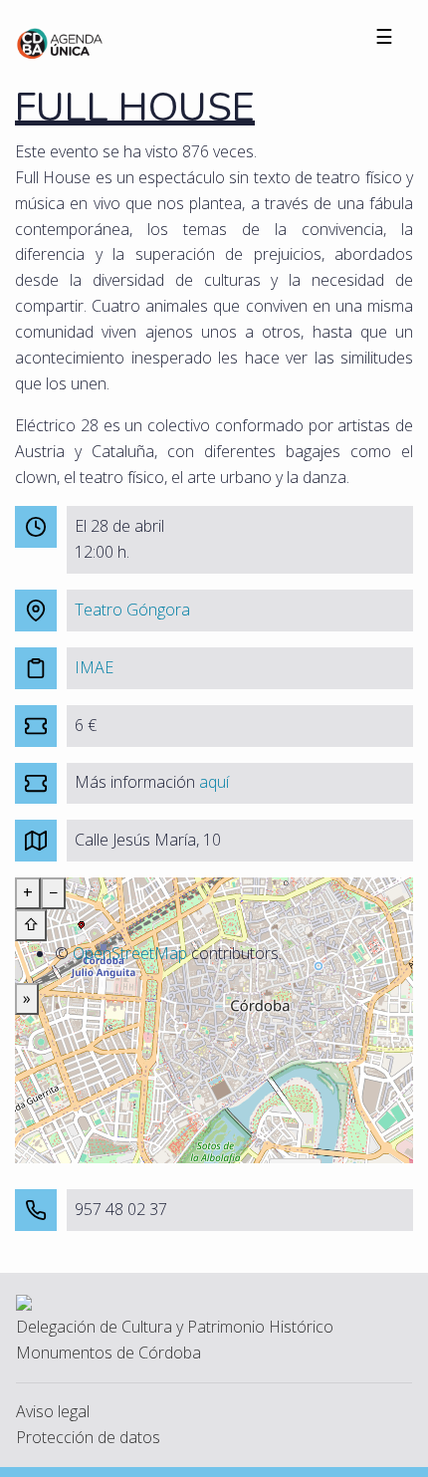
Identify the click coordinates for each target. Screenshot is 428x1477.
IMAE (94, 667)
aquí (214, 782)
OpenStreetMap (130, 953)
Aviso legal (53, 1411)
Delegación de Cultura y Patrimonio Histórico (174, 1327)
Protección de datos (88, 1437)
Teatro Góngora (132, 609)
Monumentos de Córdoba (108, 1352)
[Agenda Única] (60, 42)
